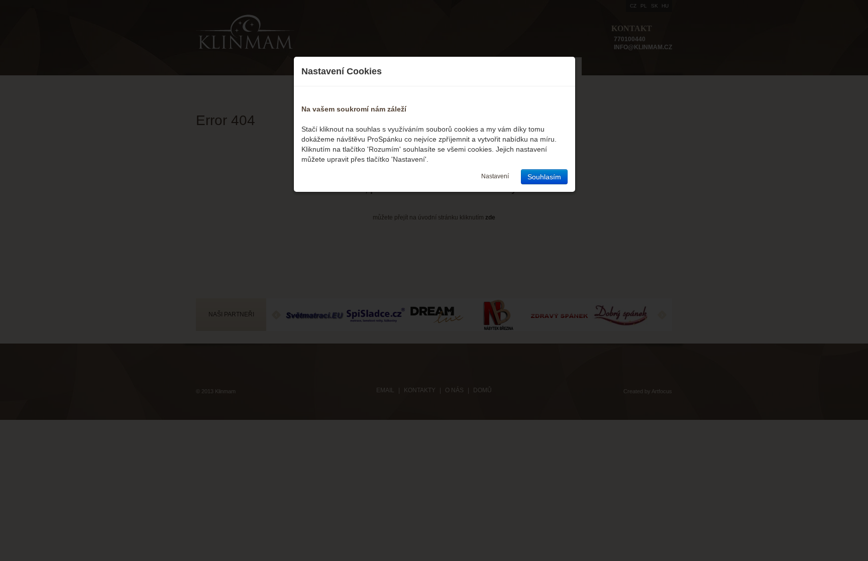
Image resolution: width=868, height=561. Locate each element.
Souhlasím (544, 177)
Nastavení (495, 176)
